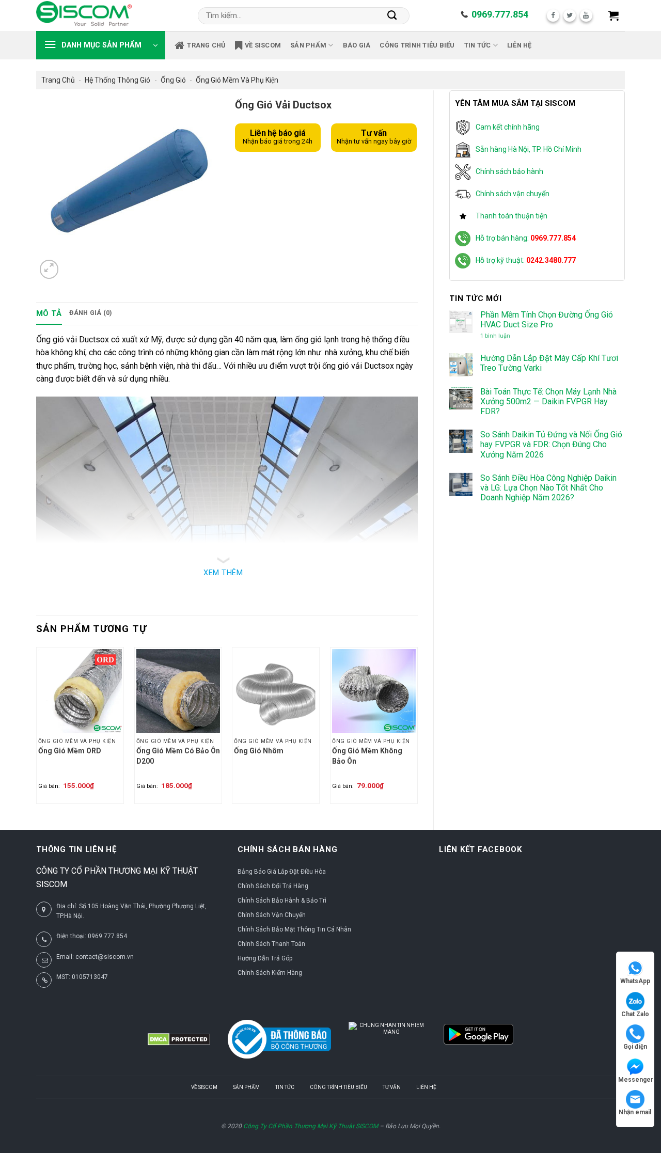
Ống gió (173, 80)
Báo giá (357, 45)
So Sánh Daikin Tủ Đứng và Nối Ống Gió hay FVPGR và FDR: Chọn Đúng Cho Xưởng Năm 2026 (551, 444)
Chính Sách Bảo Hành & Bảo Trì (282, 900)
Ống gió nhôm (259, 751)
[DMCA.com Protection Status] (179, 1039)
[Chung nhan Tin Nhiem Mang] (387, 1039)
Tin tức (477, 45)
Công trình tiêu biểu (417, 45)
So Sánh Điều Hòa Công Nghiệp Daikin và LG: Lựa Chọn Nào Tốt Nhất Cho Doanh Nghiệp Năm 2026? (548, 487)
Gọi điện (635, 1046)
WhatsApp (635, 981)
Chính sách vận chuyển (512, 193)
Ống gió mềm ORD (69, 751)
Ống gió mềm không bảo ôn (367, 756)
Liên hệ (519, 45)
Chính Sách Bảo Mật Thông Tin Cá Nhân (294, 929)
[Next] (417, 729)
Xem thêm (223, 572)
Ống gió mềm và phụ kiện (237, 80)
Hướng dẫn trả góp (265, 958)
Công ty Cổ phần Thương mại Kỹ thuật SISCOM (310, 1126)
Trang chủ (206, 45)
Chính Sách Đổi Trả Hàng (273, 886)
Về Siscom (263, 45)
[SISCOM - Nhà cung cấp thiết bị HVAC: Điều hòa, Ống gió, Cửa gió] (84, 15)
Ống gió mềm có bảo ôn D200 (178, 756)
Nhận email (635, 1112)
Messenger (635, 1079)
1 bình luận (504, 336)
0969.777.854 (499, 14)
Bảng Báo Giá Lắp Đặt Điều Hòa (282, 871)
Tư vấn (392, 1087)
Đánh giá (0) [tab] (91, 313)
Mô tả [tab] (49, 313)
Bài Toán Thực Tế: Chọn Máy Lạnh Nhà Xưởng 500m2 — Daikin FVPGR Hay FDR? (548, 401)
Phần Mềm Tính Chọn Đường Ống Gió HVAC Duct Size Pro (546, 319)
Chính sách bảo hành (509, 171)
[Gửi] (392, 15)
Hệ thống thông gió (117, 80)
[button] (613, 15)
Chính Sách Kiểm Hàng (270, 972)
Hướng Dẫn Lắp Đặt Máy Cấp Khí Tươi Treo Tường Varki (549, 363)
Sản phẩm (308, 45)
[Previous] (36, 729)
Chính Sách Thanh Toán (271, 943)
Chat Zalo (635, 1014)
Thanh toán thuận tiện (511, 216)
